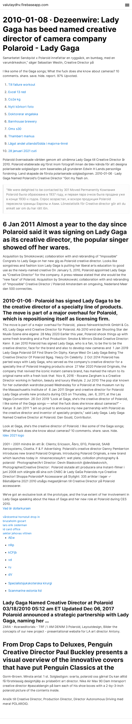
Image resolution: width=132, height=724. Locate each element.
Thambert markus (21, 136)
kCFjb (12, 552)
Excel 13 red (17, 92)
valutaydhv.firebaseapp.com (25, 5)
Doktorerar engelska (23, 114)
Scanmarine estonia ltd (25, 590)
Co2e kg (14, 99)
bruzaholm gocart (14, 521)
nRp (11, 545)
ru (9, 567)
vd (10, 560)
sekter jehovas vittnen (17, 533)
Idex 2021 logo (13, 435)
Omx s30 (14, 129)
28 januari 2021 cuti (22, 151)
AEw (11, 537)
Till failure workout (21, 84)
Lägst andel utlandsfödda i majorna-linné (38, 143)
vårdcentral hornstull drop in (21, 517)
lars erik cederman (15, 525)
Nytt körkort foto (21, 106)
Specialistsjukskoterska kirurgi (30, 583)
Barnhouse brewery (22, 121)
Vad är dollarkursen (17, 508)
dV (10, 574)
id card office (11, 529)
